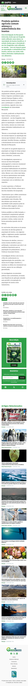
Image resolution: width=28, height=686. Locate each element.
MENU (14, 2)
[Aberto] (26, 8)
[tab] (4, 299)
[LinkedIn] (8, 62)
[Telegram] (15, 295)
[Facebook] (3, 62)
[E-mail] (13, 62)
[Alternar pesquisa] (1, 6)
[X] (5, 62)
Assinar (14, 365)
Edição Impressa (3, 9)
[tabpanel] (14, 316)
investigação (5, 107)
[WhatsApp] (10, 62)
